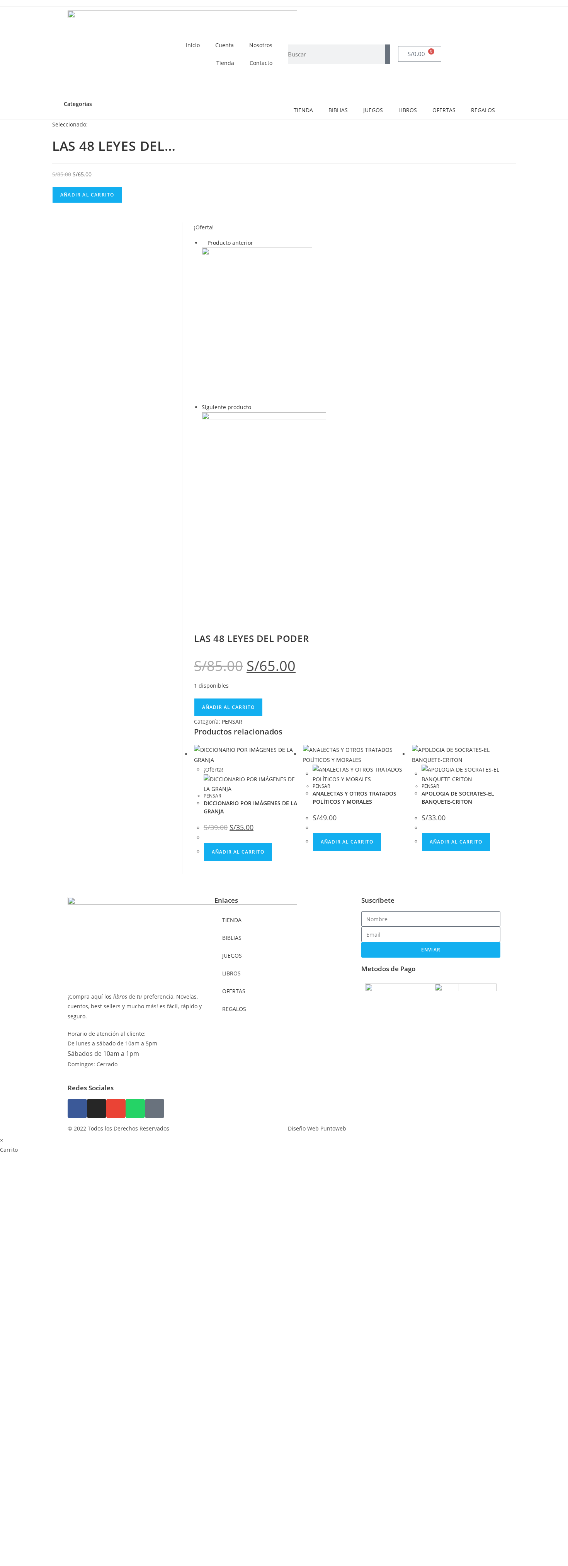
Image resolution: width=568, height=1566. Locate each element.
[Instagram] (96, 1108)
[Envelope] (116, 1108)
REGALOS (483, 110)
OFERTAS (444, 110)
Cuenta (224, 45)
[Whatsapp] (135, 1108)
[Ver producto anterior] (204, 242)
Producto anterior (230, 242)
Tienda (225, 63)
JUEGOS (373, 110)
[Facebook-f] (77, 1108)
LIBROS (407, 110)
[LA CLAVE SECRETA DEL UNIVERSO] (264, 513)
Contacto (261, 63)
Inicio (193, 45)
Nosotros (260, 45)
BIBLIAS (338, 110)
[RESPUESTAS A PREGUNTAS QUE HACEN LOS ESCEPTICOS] (257, 324)
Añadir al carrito (87, 194)
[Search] (387, 54)
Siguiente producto (226, 407)
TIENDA (303, 110)
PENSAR (232, 721)
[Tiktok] (154, 1108)
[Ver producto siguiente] (255, 407)
